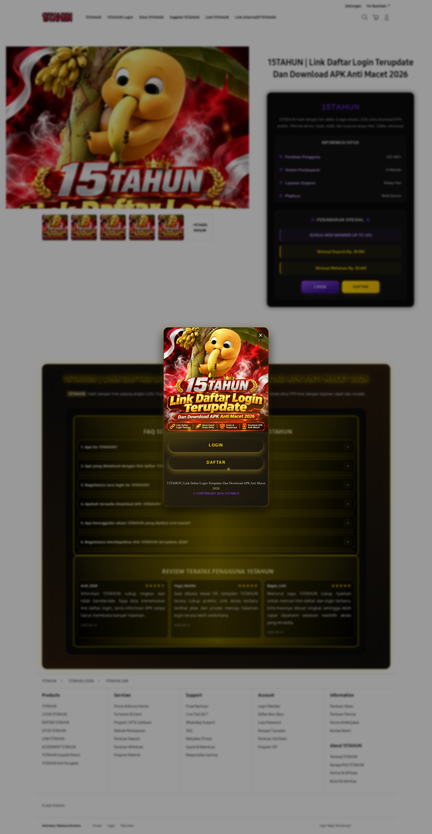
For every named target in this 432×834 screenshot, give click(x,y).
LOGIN (216, 445)
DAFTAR (216, 462)
